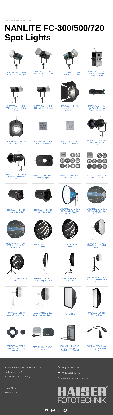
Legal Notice (11, 388)
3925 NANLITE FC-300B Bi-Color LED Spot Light (16, 74)
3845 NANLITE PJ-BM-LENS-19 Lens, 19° (16, 211)
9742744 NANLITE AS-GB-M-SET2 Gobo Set (70, 142)
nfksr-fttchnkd (74, 378)
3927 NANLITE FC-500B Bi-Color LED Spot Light (70, 74)
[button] (46, 410)
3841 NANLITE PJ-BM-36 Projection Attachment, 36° (16, 177)
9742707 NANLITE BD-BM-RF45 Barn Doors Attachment (16, 348)
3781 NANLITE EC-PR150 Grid (16, 280)
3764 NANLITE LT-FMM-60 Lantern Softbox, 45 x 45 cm (97, 280)
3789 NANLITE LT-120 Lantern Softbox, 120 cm (43, 314)
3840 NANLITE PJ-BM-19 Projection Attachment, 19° (97, 142)
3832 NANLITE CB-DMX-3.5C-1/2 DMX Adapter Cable (97, 348)
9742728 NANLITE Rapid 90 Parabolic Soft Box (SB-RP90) (97, 211)
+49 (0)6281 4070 (70, 367)
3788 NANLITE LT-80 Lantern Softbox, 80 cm (16, 314)
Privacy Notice (12, 392)
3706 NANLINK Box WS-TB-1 (43, 348)
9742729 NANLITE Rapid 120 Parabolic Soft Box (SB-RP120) (16, 245)
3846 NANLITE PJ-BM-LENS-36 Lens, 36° (43, 211)
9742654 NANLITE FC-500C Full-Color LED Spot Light (43, 74)
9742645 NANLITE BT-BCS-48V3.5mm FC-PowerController (97, 74)
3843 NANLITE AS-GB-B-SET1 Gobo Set (70, 177)
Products (9, 20)
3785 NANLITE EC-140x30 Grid (70, 280)
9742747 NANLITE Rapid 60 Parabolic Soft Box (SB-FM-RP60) (70, 211)
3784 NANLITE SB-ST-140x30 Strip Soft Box (43, 280)
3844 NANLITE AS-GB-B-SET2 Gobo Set (97, 177)
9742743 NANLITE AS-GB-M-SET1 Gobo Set (43, 142)
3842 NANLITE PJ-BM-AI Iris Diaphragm (43, 177)
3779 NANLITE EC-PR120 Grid (70, 245)
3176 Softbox (70, 314)
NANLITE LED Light (23, 20)
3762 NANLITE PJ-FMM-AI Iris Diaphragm (16, 142)
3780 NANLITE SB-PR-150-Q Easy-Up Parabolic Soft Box (97, 245)
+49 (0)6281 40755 (70, 373)
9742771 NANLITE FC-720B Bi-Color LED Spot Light (43, 108)
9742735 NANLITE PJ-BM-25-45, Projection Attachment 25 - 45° (97, 108)
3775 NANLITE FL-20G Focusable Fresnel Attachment (70, 108)
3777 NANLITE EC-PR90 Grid (43, 245)
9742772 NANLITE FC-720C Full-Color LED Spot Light (16, 108)
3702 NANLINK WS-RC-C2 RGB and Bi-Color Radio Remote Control (70, 348)
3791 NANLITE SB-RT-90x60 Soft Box (97, 314)
